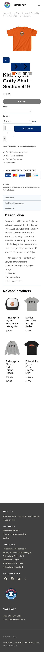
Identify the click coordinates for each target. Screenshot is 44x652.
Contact (6, 538)
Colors (6, 116)
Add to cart (28, 128)
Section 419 (36, 187)
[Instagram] (12, 578)
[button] (13, 73)
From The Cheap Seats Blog (14, 534)
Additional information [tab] (14, 203)
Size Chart (22, 101)
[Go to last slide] (15, 67)
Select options (12, 337)
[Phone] (25, 578)
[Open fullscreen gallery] (6, 60)
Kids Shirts (27, 187)
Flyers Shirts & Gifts (17, 187)
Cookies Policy (18, 642)
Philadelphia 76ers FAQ (13, 563)
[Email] (19, 578)
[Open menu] (39, 5)
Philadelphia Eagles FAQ (13, 559)
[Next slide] (25, 67)
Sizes (5, 106)
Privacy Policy (7, 642)
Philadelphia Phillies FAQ (13, 556)
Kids (8, 190)
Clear (34, 121)
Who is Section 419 (11, 530)
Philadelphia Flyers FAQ (13, 567)
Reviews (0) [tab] (9, 208)
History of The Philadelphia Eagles (17, 552)
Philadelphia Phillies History (14, 549)
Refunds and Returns (32, 642)
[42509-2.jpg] (22, 38)
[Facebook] (5, 578)
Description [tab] (9, 198)
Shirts (12, 190)
